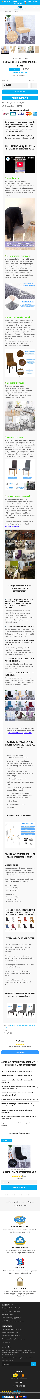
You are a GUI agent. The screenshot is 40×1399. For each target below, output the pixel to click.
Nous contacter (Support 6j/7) (11, 1318)
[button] (17, 1176)
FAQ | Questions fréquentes (11, 1311)
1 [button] (19, 55)
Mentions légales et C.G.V (10, 1332)
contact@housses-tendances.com (13, 1321)
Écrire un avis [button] (20, 1052)
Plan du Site (6, 1342)
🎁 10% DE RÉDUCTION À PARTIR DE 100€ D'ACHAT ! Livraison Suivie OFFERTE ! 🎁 (20, 2)
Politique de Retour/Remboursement (14, 1339)
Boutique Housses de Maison (11, 1329)
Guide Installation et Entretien (11, 1308)
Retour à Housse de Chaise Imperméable (21, 1204)
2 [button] (21, 55)
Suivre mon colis (7, 1314)
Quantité (5, 80)
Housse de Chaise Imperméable (20, 733)
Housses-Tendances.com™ (14, 1394)
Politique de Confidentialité (11, 1336)
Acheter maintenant (20, 98)
